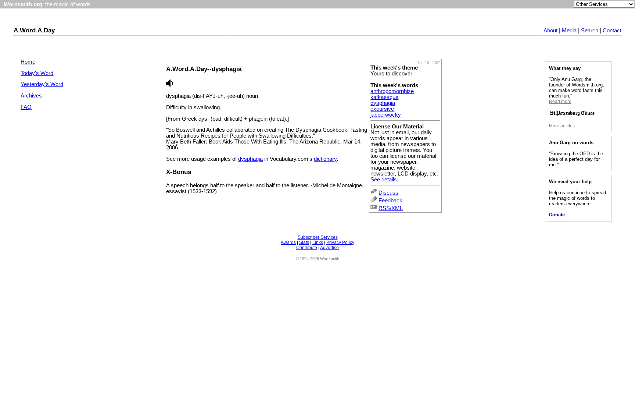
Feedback (390, 200)
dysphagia (382, 103)
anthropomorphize (392, 91)
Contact (612, 30)
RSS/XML (391, 208)
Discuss (388, 193)
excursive (382, 109)
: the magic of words (47, 4)
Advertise (329, 247)
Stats (304, 242)
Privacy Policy (340, 242)
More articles (562, 125)
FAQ (26, 107)
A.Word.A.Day (34, 30)
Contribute (306, 247)
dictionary (325, 159)
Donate (557, 214)
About (550, 30)
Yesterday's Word (42, 84)
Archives (31, 96)
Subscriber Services (318, 237)
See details (383, 180)
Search (589, 30)
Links (317, 242)
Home (28, 62)
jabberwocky (385, 115)
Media (569, 30)
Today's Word (37, 73)
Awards (288, 242)
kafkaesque (384, 97)
